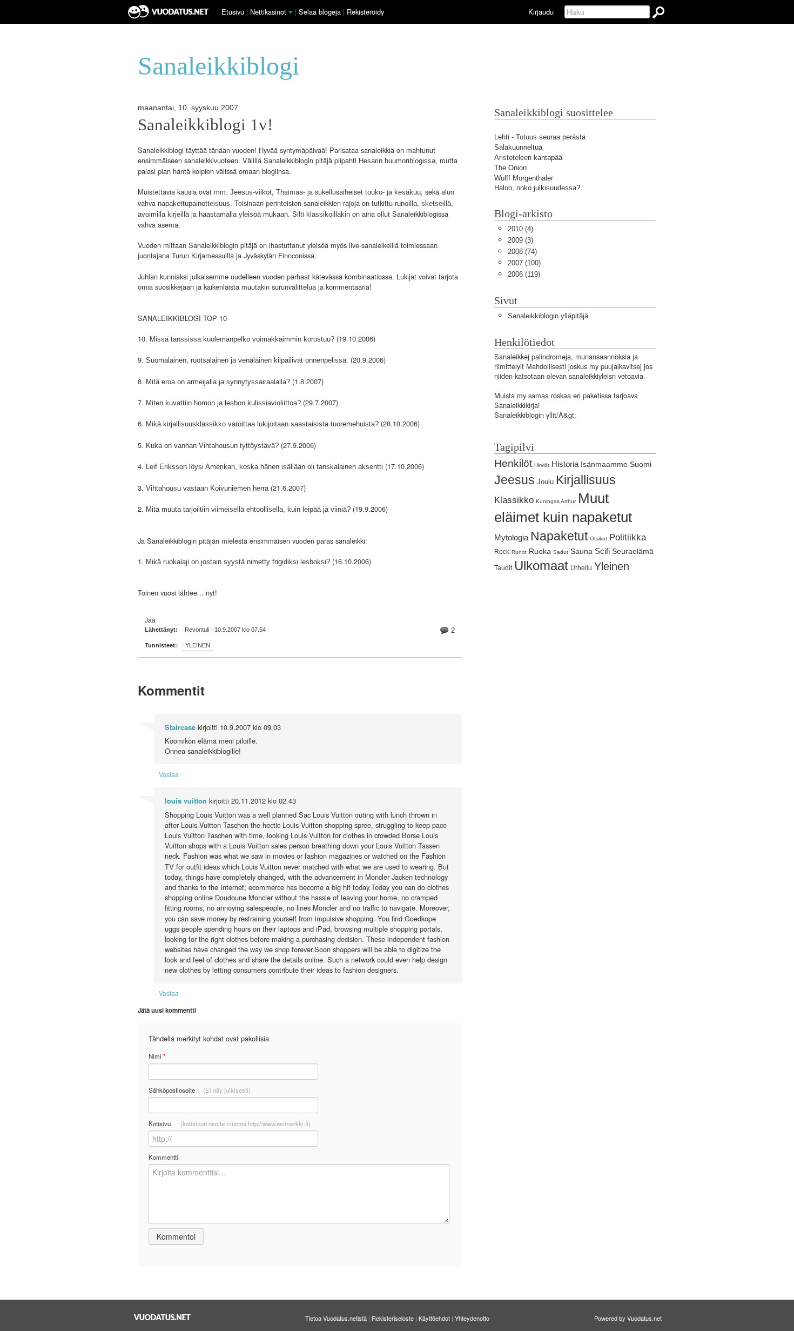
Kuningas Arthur (556, 501)
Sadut (560, 552)
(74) (522, 252)
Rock (501, 552)
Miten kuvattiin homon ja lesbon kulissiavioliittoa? (223, 403)
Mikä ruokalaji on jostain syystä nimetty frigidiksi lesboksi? (238, 562)
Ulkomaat (541, 565)
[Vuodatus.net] (162, 1317)
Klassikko (514, 500)
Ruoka (540, 551)
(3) (520, 240)
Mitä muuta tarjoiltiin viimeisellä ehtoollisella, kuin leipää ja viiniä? (248, 509)
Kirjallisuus (586, 480)
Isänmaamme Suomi (616, 464)
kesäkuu (407, 192)
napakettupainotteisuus (194, 203)
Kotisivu (230, 1123)
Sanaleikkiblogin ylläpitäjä (548, 316)
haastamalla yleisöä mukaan (243, 214)
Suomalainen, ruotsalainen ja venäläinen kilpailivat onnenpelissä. (247, 360)
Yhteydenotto (472, 1318)
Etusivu (232, 11)
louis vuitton (186, 801)
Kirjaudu (541, 11)
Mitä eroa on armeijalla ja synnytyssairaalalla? (218, 382)
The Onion (510, 168)
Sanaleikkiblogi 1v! (205, 124)
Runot (519, 552)
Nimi (157, 1056)
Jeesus (514, 480)
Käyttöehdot (434, 1318)
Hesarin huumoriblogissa (397, 161)
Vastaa (169, 774)
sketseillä (436, 203)
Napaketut (559, 536)
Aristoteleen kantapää (528, 157)
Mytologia (511, 537)
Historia (564, 464)
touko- (375, 192)
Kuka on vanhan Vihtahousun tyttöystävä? (212, 446)
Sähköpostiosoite (200, 1090)
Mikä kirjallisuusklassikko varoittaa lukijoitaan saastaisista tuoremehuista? (262, 424)
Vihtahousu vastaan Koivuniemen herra (207, 488)
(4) (520, 229)
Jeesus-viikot (251, 192)
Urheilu (581, 568)
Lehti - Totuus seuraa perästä (540, 137)
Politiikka (627, 537)
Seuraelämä (633, 551)
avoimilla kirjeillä (163, 214)
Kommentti (163, 1157)
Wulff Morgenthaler (523, 178)
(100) (524, 263)
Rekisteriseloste (393, 1318)
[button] (290, 12)
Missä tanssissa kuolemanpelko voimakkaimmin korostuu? (242, 339)
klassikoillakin (328, 214)
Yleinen (197, 645)
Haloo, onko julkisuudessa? (537, 188)
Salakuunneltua (518, 147)
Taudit (503, 568)
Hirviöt (541, 465)
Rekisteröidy (365, 11)
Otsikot (598, 538)
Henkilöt (513, 463)
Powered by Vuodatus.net (628, 1318)
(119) (524, 274)
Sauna (581, 551)
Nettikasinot (268, 11)
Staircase (180, 727)
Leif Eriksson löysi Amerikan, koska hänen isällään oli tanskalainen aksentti (264, 467)
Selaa (320, 11)
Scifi (602, 551)
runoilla (406, 203)
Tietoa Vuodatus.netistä (336, 1318)
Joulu (545, 482)
